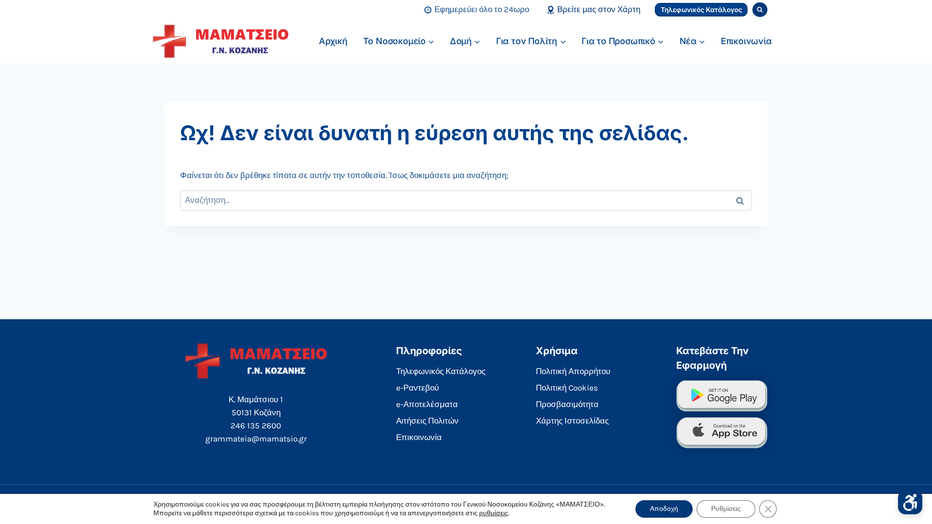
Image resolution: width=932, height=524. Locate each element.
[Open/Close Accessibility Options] (910, 502)
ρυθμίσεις (493, 513)
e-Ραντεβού (417, 388)
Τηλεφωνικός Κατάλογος (701, 10)
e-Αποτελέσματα (427, 404)
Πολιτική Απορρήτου (573, 371)
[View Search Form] (759, 9)
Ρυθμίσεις (726, 509)
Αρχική (333, 41)
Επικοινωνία (746, 41)
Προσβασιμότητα (567, 404)
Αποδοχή (664, 509)
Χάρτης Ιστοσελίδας (572, 421)
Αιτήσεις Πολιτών (427, 421)
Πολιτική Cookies (567, 388)
